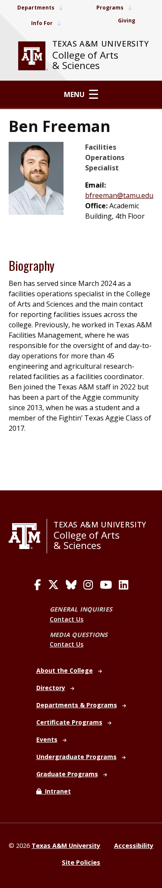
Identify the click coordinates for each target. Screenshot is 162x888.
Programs (110, 7)
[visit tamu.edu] (33, 55)
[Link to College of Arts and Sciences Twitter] (53, 585)
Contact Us (66, 619)
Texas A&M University (100, 43)
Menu (74, 94)
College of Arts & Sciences (85, 60)
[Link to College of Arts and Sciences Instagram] (88, 585)
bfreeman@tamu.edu (119, 195)
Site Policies (81, 862)
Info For (42, 23)
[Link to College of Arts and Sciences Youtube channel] (106, 585)
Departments (35, 7)
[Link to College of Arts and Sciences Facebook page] (37, 585)
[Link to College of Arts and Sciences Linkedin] (123, 585)
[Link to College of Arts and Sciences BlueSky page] (71, 585)
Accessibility (133, 845)
